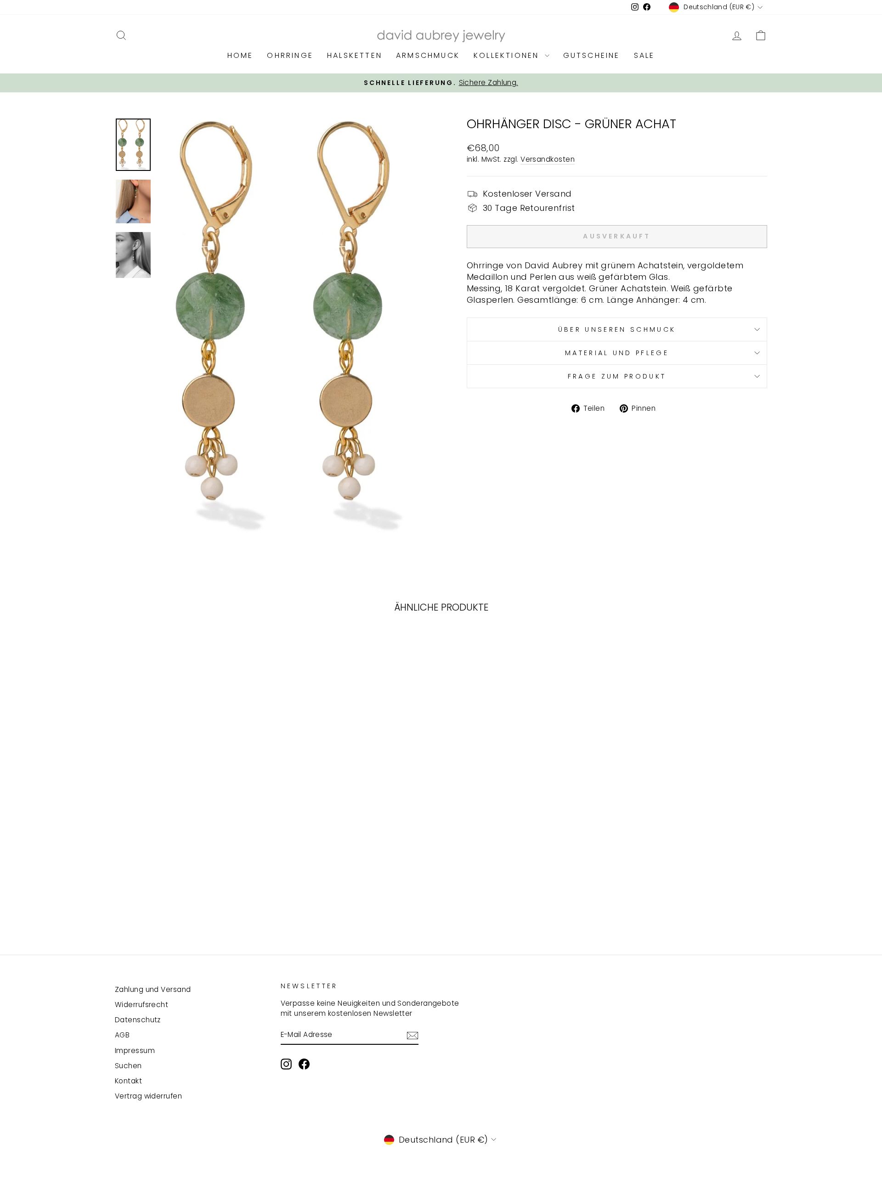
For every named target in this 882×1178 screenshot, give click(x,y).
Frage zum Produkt (617, 376)
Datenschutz (138, 1020)
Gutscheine (591, 55)
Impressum (135, 1050)
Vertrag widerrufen (148, 1096)
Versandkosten (547, 159)
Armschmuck (428, 55)
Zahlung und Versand (153, 989)
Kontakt (128, 1081)
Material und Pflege (617, 352)
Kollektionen (508, 55)
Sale (644, 55)
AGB (122, 1035)
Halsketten (354, 55)
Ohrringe (290, 55)
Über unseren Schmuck (617, 329)
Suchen (128, 1065)
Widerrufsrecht (141, 1004)
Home (240, 55)
